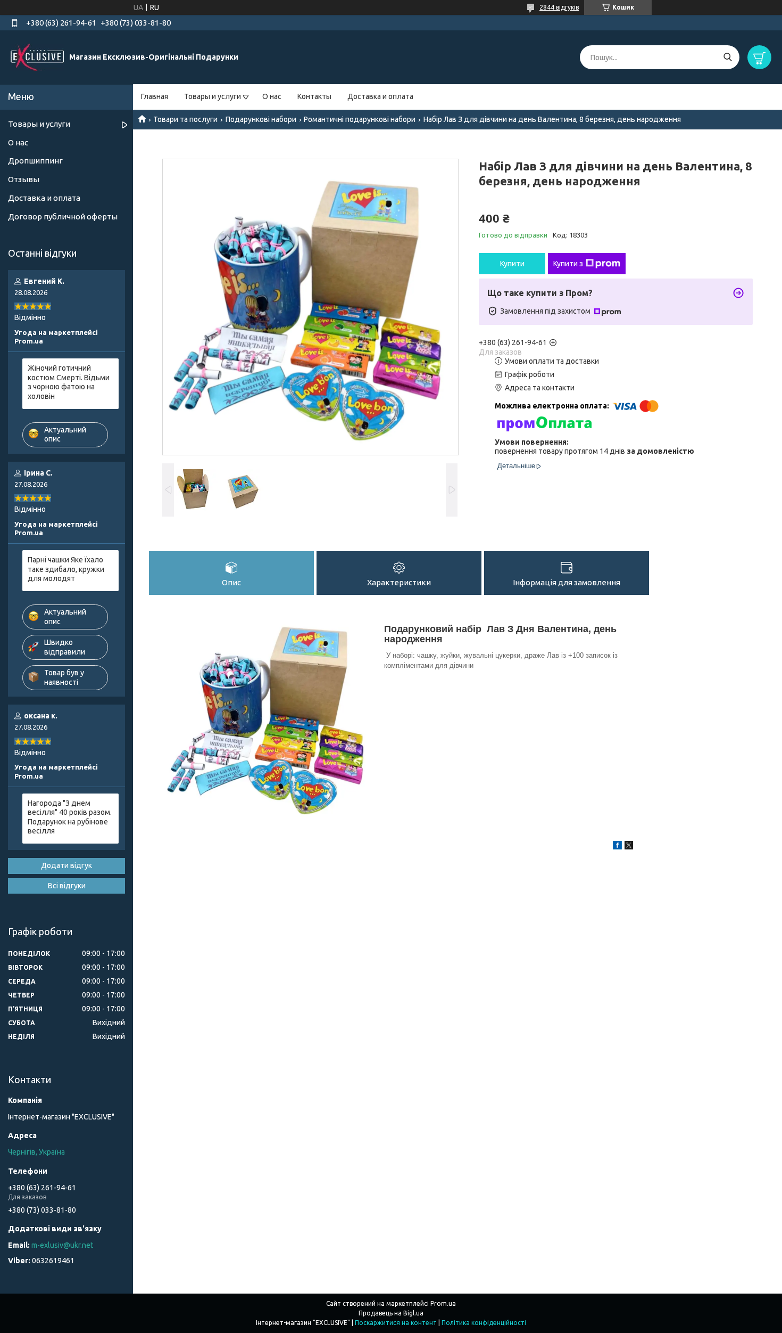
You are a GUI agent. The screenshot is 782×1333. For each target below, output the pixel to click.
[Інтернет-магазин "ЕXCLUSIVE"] (37, 57)
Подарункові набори (261, 119)
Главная (154, 96)
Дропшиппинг (35, 160)
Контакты (314, 96)
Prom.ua (443, 1303)
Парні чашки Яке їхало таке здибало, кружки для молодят (66, 569)
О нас (271, 96)
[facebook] (617, 847)
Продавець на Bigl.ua (391, 1313)
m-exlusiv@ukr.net (62, 1245)
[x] (629, 847)
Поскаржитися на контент (396, 1322)
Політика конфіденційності (484, 1322)
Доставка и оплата (380, 96)
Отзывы (23, 179)
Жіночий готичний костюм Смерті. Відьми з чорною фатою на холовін (69, 382)
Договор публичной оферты (63, 216)
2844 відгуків (559, 7)
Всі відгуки (67, 885)
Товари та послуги (185, 119)
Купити (512, 263)
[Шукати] (727, 57)
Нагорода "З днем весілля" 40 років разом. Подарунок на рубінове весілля (70, 817)
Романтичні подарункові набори (359, 119)
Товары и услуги (212, 96)
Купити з (568, 263)
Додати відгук (66, 865)
